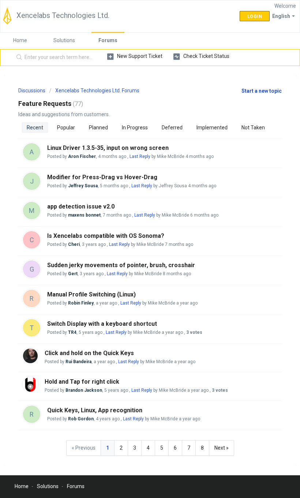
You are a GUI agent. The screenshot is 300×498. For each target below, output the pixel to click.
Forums (107, 40)
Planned (98, 127)
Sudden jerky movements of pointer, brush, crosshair (121, 265)
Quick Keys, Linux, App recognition (94, 410)
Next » (221, 448)
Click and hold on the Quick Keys (89, 353)
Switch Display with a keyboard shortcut (102, 323)
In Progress (135, 127)
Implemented (212, 127)
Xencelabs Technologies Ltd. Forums (97, 90)
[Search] (18, 57)
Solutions (64, 40)
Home (20, 40)
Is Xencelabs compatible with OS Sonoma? (105, 235)
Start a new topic (261, 91)
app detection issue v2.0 (81, 206)
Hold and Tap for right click (82, 381)
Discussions (31, 90)
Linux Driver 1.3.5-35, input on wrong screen (108, 147)
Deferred (172, 127)
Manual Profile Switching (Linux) (91, 294)
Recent (35, 127)
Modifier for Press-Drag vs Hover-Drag (102, 177)
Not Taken (253, 127)
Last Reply (140, 156)
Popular (66, 127)
